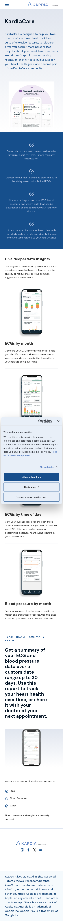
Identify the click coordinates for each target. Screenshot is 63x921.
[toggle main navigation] (7, 4)
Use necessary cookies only (32, 497)
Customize (30, 487)
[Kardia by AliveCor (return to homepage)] (31, 843)
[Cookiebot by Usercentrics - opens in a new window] (39, 421)
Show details (47, 467)
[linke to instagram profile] (22, 850)
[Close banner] (58, 421)
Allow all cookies (31, 477)
